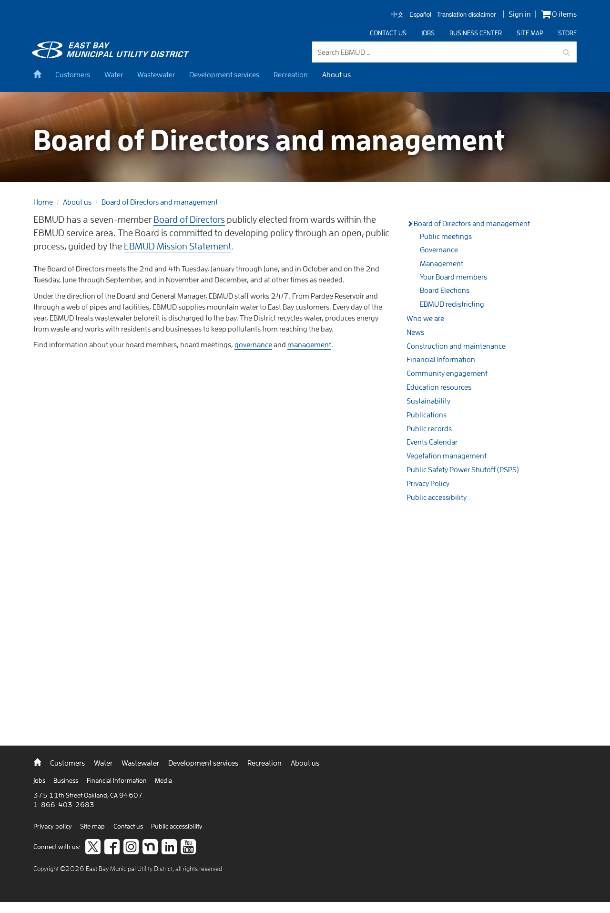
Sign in (519, 14)
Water (113, 74)
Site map (530, 33)
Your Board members (453, 276)
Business (66, 780)
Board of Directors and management (160, 201)
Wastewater (156, 74)
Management (441, 263)
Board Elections (444, 290)
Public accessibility (437, 497)
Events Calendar (432, 441)
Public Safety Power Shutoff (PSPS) (463, 469)
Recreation (291, 74)
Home (43, 201)
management (309, 344)
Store (567, 33)
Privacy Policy (428, 483)
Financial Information (441, 359)
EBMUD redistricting (452, 304)
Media (163, 780)
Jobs (428, 33)
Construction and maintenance (456, 346)
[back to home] (112, 55)
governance (253, 344)
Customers (72, 74)
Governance (439, 249)
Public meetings (446, 236)
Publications (427, 414)
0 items (563, 14)
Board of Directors (189, 219)
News (415, 332)
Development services (224, 74)
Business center (475, 33)
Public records (429, 428)
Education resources (439, 387)
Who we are (425, 318)
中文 (397, 14)
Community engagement (447, 373)
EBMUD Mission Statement (177, 245)
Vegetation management (447, 455)
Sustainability (428, 400)
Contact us (388, 33)
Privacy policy (53, 826)
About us (336, 74)
